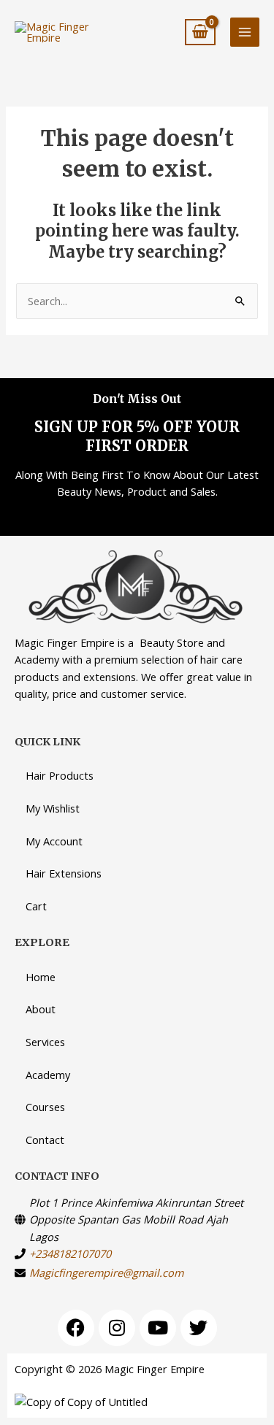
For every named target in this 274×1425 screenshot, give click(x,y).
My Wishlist (53, 808)
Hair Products (60, 775)
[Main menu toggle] (244, 32)
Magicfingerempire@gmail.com (106, 1272)
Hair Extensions (64, 873)
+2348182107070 (70, 1253)
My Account (54, 841)
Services (45, 1041)
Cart (36, 906)
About (41, 1009)
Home (41, 976)
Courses (45, 1106)
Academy (48, 1074)
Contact (45, 1139)
